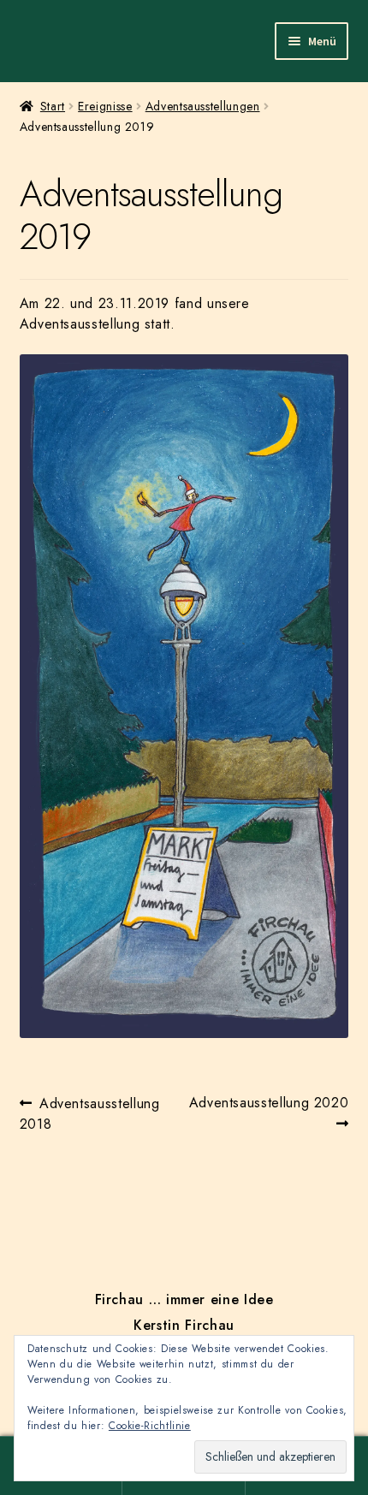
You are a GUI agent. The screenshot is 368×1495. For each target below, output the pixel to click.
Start (52, 106)
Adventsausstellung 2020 (268, 1112)
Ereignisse (105, 106)
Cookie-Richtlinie (150, 1425)
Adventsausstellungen (202, 106)
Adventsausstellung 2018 (90, 1113)
